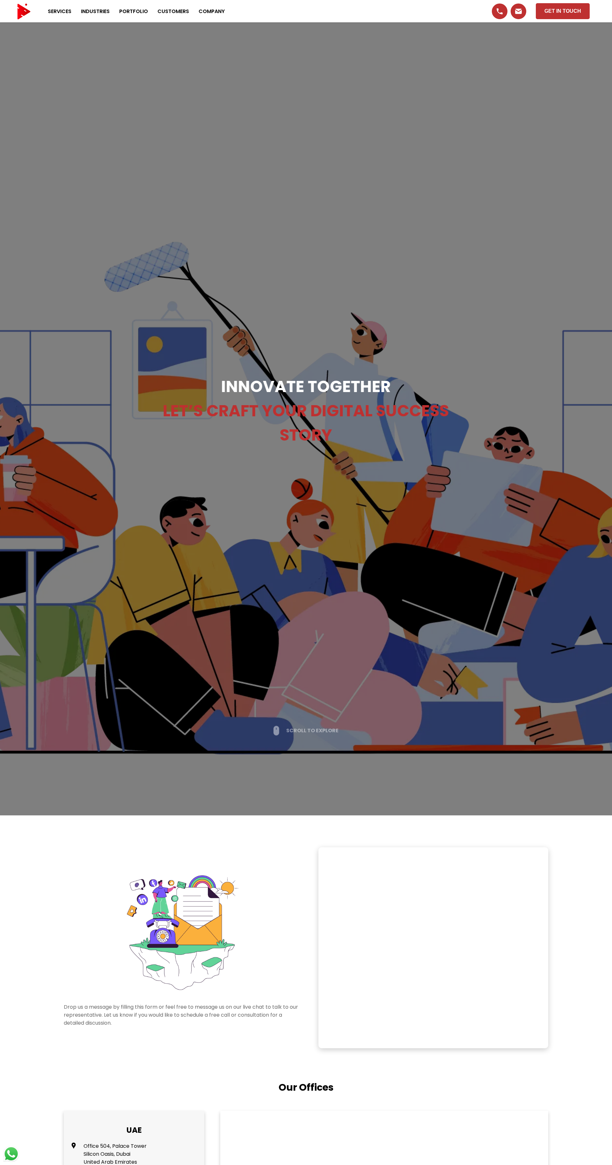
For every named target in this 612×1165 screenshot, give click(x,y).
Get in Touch (562, 11)
